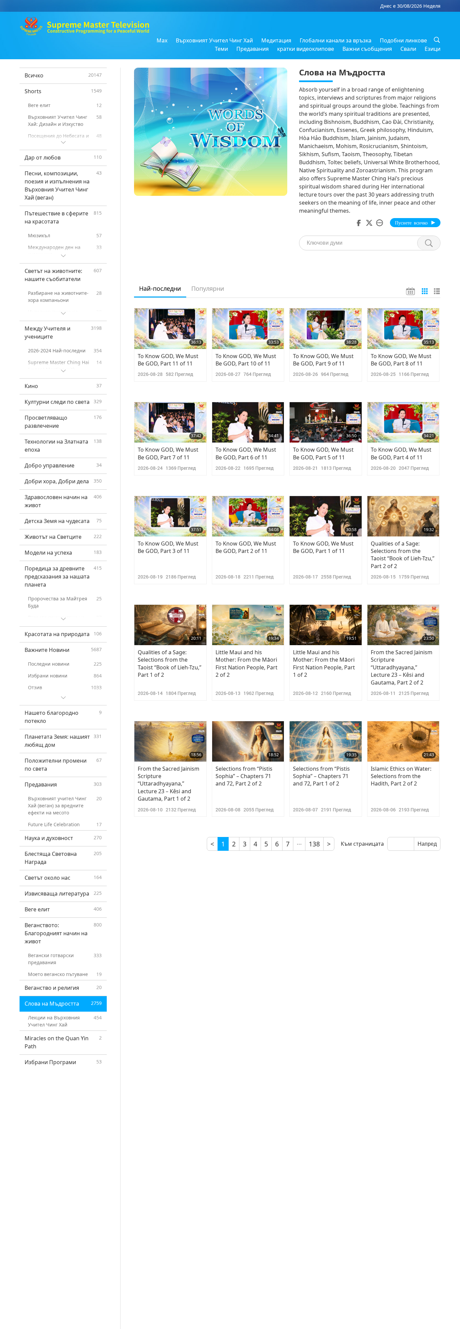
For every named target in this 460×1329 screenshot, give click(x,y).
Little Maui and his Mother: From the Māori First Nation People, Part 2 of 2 (246, 663)
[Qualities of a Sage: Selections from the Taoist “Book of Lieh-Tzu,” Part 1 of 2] (170, 625)
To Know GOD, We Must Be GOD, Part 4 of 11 (401, 453)
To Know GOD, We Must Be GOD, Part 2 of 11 (246, 547)
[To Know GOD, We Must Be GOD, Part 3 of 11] (170, 516)
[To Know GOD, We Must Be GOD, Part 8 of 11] (403, 328)
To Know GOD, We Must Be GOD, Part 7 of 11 (168, 453)
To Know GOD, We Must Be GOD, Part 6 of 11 (246, 453)
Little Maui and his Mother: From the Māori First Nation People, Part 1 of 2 (324, 663)
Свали (408, 49)
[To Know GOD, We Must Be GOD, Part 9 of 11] (326, 328)
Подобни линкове (403, 40)
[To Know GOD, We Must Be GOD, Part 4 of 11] (403, 422)
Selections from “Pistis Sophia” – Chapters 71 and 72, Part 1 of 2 (321, 776)
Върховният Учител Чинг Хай (214, 40)
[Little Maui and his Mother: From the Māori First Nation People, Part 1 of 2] (326, 625)
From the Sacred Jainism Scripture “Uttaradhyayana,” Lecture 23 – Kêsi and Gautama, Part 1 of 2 (168, 784)
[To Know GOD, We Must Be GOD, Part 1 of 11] (326, 516)
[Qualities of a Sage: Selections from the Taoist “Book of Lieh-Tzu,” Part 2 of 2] (403, 516)
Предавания (252, 49)
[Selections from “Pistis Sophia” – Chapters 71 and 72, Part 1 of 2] (326, 741)
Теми (221, 49)
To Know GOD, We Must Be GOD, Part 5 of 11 (323, 453)
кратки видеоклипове (305, 49)
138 (314, 843)
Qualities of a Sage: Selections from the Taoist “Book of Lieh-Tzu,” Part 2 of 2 (402, 555)
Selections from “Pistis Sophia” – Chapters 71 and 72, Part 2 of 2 (244, 776)
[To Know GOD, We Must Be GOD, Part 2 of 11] (248, 516)
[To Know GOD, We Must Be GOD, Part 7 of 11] (170, 422)
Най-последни (160, 288)
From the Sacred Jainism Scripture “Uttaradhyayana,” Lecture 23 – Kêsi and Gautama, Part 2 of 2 (401, 667)
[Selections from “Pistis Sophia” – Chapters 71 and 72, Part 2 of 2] (248, 741)
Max (162, 40)
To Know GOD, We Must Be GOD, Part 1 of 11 (323, 547)
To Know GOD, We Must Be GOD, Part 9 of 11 (323, 359)
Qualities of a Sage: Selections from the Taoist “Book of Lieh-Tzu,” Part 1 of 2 (169, 663)
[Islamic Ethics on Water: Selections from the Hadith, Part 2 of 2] (403, 741)
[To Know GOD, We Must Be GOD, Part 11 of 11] (170, 328)
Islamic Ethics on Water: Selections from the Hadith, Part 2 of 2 (401, 776)
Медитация (276, 40)
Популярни (207, 288)
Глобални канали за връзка (335, 40)
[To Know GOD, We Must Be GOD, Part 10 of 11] (248, 328)
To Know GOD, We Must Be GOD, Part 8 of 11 (401, 359)
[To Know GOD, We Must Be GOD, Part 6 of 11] (248, 422)
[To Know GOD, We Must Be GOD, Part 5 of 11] (326, 422)
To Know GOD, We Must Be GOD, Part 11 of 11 (168, 359)
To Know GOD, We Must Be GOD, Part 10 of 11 (246, 359)
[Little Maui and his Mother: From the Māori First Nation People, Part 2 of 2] (248, 625)
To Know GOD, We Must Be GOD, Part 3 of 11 (168, 547)
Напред (427, 844)
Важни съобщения (367, 49)
